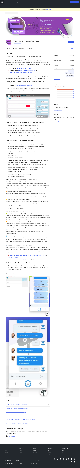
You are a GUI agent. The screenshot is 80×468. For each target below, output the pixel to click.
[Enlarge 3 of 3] (48, 318)
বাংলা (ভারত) (17, 460)
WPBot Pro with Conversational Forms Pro (37, 255)
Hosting (6, 452)
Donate (50, 452)
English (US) (71, 68)
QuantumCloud (17, 43)
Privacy (6, 454)
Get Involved (50, 448)
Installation (21, 48)
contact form (71, 73)
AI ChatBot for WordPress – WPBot (24, 68)
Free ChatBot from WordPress (21, 259)
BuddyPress (65, 454)
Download (71, 42)
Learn (34, 448)
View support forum (58, 110)
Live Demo (30, 72)
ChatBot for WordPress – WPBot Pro (26, 70)
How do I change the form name (13, 415)
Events (49, 450)
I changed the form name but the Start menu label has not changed (20, 419)
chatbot (67, 73)
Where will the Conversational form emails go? (16, 412)
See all (72, 100)
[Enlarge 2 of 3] (48, 277)
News (6, 450)
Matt (63, 450)
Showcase (21, 448)
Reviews (15, 48)
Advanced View (57, 79)
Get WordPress (74, 2)
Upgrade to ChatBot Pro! (14, 257)
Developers (35, 452)
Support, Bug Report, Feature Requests (18, 72)
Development (30, 48)
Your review (56, 100)
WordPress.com (65, 448)
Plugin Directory (8, 5)
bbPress (64, 452)
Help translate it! (49, 9)
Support (72, 48)
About (6, 448)
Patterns (20, 454)
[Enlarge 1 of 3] (26, 277)
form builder (68, 75)
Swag (49, 454)
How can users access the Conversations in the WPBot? (18, 408)
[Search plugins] (17, 13)
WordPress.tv (36, 454)
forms (72, 75)
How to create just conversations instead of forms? (17, 404)
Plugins (20, 452)
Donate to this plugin (58, 121)
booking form (71, 70)
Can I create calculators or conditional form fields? (17, 423)
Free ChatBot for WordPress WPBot (24, 85)
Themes (20, 450)
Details (8, 48)
